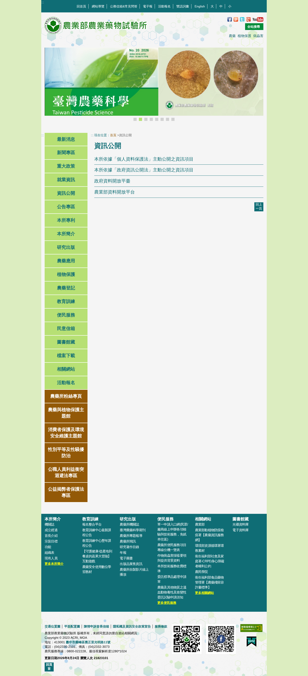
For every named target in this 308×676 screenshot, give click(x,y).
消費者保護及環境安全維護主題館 (66, 432)
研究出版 (66, 247)
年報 (123, 552)
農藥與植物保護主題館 (66, 412)
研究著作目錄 (129, 547)
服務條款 (161, 626)
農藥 (232, 36)
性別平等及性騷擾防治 (66, 452)
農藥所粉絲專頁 (66, 396)
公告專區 (66, 206)
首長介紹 (51, 536)
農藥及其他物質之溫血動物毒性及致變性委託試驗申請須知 (171, 592)
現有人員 (51, 558)
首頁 (113, 135)
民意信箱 (66, 328)
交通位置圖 (52, 626)
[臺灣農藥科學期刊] (154, 86)
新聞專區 (66, 152)
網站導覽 (98, 6)
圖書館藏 (66, 341)
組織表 (49, 552)
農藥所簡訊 (128, 541)
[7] (167, 119)
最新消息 (66, 139)
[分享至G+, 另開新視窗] (248, 19)
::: (42, 2)
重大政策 (66, 166)
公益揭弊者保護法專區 (66, 492)
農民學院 (201, 572)
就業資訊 (66, 179)
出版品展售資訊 (131, 564)
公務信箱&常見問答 (123, 6)
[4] (151, 119)
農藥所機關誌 (129, 524)
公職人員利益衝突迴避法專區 (66, 472)
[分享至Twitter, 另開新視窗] (242, 19)
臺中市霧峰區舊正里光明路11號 (88, 642)
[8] (173, 119)
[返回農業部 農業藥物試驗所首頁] (96, 25)
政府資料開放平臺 (112, 180)
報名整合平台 (91, 524)
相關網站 (66, 369)
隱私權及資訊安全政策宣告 (132, 626)
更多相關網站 (204, 593)
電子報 (147, 6)
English (200, 6)
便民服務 (66, 314)
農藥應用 (66, 260)
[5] (156, 119)
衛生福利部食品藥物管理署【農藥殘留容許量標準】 (209, 582)
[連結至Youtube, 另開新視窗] (258, 19)
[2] (140, 119)
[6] (162, 119)
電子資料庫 (240, 530)
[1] (135, 119)
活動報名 (164, 6)
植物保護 (244, 36)
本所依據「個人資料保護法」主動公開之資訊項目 (143, 159)
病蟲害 (258, 36)
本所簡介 (66, 233)
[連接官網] (187, 641)
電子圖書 (126, 558)
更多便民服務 (166, 602)
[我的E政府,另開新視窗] (251, 644)
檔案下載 (66, 355)
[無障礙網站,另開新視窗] (251, 630)
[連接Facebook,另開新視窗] (221, 641)
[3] (145, 119)
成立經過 (51, 530)
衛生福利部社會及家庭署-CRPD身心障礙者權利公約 (209, 561)
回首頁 (81, 6)
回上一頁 (259, 206)
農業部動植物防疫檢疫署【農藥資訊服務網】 (209, 535)
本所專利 (66, 220)
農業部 (200, 524)
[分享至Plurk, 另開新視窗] (236, 19)
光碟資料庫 (240, 524)
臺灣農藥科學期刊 (132, 530)
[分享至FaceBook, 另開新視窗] (229, 19)
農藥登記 (66, 287)
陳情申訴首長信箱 (96, 626)
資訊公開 (66, 193)
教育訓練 (66, 301)
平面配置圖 (72, 626)
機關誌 (49, 524)
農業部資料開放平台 (114, 191)
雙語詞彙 (182, 6)
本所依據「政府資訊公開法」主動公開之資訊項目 (143, 169)
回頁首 (49, 666)
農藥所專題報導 (131, 536)
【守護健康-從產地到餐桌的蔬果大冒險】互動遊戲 (97, 556)
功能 (48, 547)
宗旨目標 (51, 541)
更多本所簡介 (54, 563)
